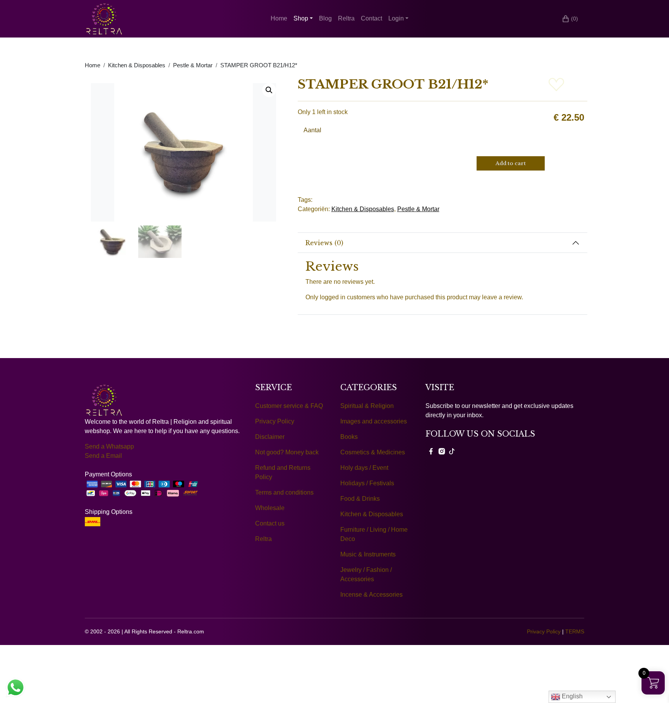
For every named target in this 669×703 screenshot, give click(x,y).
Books (349, 436)
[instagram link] (441, 451)
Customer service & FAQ (289, 406)
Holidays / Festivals (367, 483)
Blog (325, 18)
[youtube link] (451, 451)
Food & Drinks (360, 498)
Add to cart (511, 163)
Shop (300, 18)
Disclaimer (270, 436)
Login (396, 18)
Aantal (312, 130)
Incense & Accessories (371, 594)
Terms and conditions (284, 492)
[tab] (443, 243)
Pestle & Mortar (193, 65)
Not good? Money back (287, 452)
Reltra (346, 18)
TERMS (574, 631)
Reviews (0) (324, 243)
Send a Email (103, 455)
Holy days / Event (364, 467)
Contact (371, 18)
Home (279, 18)
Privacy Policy (274, 421)
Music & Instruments (368, 554)
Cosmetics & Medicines (372, 452)
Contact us (270, 523)
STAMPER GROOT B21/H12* (258, 65)
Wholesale (270, 508)
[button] (269, 90)
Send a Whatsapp (109, 446)
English (571, 696)
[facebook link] (430, 451)
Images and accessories (373, 421)
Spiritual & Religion (367, 406)
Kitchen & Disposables (136, 65)
